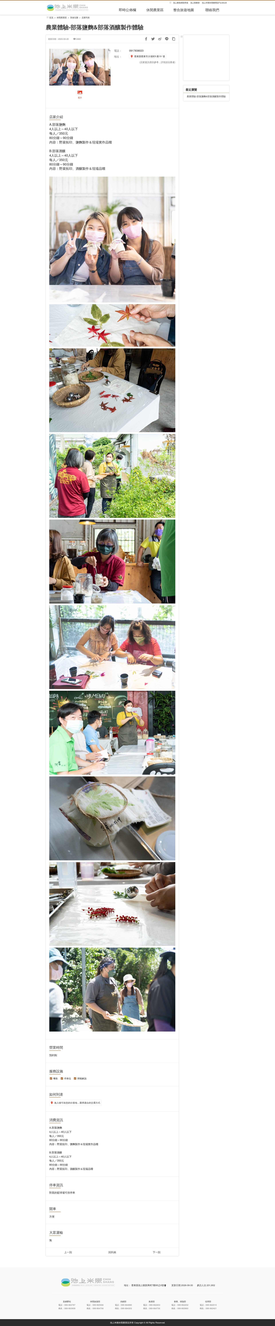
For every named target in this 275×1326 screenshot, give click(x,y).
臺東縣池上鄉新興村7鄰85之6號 (148, 1285)
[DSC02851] (80, 67)
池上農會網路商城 (180, 2)
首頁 (51, 17)
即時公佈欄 (127, 9)
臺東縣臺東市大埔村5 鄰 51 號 (149, 56)
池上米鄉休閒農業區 (68, 7)
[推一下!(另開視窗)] (153, 39)
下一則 (156, 1252)
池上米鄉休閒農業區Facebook (214, 2)
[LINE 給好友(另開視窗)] (167, 39)
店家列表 (86, 17)
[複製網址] (173, 39)
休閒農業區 (155, 9)
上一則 (68, 1252)
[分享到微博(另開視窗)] (160, 39)
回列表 (112, 1252)
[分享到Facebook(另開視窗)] (146, 39)
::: (170, 2)
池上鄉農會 (195, 2)
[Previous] (52, 67)
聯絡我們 (212, 9)
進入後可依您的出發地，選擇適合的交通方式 (77, 1102)
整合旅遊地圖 (183, 9)
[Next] (107, 67)
